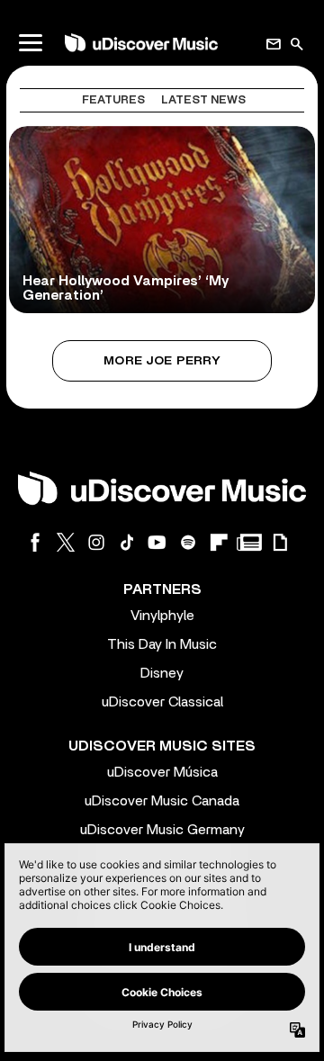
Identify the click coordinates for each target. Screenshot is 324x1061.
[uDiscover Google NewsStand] (249, 542)
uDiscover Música (162, 772)
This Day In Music (162, 644)
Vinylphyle (162, 615)
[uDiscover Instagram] (96, 542)
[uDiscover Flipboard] (218, 542)
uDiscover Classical (162, 702)
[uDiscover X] (65, 542)
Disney (162, 673)
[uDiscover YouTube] (157, 542)
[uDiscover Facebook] (35, 542)
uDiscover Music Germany (162, 830)
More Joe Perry (162, 361)
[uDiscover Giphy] (279, 542)
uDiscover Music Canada (162, 801)
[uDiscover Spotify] (188, 542)
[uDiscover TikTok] (127, 542)
